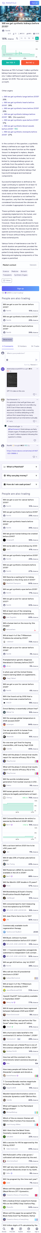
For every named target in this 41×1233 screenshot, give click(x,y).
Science (6, 271)
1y (10, 371)
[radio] (21, 38)
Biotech (24, 271)
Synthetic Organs (20, 275)
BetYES (9, 62)
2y (29, 445)
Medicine (15, 271)
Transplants (7, 275)
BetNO (29, 62)
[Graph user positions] (17, 38)
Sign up (34, 3)
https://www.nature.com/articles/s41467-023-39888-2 (22, 452)
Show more (7, 340)
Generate (33, 265)
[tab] (8, 346)
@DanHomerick (14, 429)
